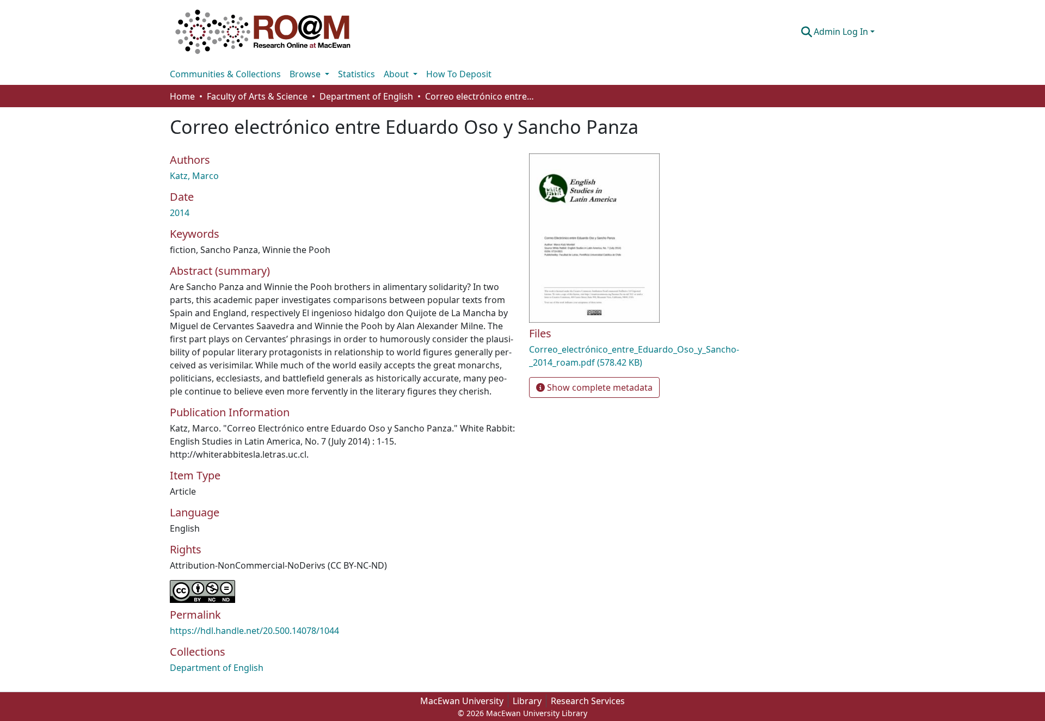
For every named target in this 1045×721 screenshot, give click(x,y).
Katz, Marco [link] (194, 176)
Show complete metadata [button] (599, 387)
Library (527, 701)
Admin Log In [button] (842, 32)
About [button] (397, 74)
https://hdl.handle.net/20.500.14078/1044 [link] (254, 631)
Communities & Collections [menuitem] (225, 74)
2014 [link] (179, 213)
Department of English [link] (366, 96)
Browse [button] (306, 74)
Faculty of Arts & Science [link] (257, 96)
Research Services (588, 701)
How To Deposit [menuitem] (458, 74)
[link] (642, 356)
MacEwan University (461, 701)
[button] (263, 31)
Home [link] (182, 96)
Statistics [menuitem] (356, 74)
